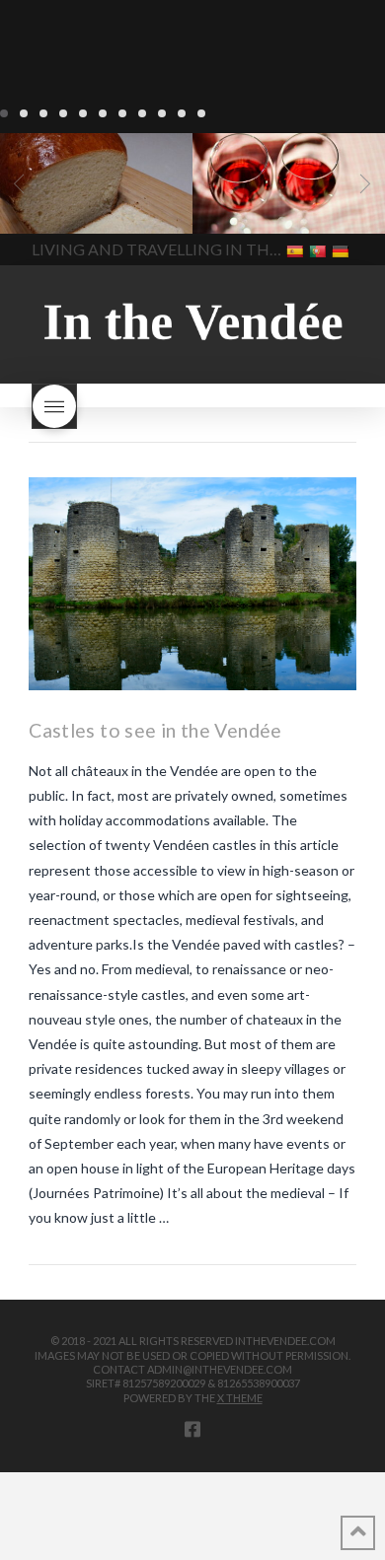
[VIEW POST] (192, 583)
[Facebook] (192, 1429)
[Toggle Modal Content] (54, 406)
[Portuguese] (319, 250)
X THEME (240, 1397)
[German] (342, 250)
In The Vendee (72, 205)
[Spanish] (296, 250)
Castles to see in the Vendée (155, 730)
